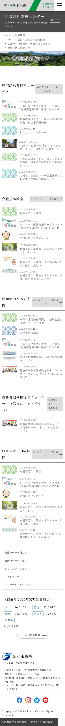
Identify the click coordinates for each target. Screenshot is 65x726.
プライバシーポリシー (17, 569)
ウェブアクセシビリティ (18, 585)
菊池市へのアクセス (16, 561)
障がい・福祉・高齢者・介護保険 (26, 40)
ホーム (7, 35)
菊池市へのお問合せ (16, 552)
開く (53, 20)
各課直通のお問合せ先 (14, 722)
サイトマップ (12, 577)
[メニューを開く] (59, 5)
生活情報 (20, 35)
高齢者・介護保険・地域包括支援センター (31, 44)
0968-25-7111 (24, 674)
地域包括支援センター (20, 48)
